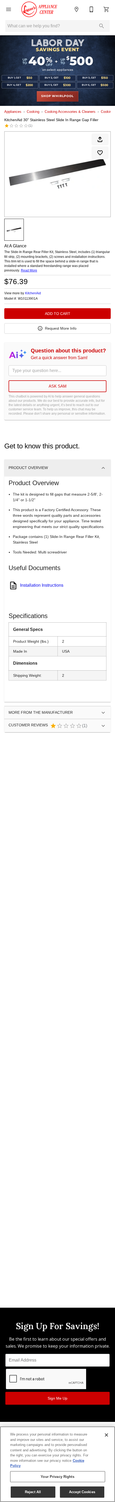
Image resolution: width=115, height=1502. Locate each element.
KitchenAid (33, 293)
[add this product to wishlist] (100, 152)
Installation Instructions (41, 585)
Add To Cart (57, 313)
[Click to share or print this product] (100, 139)
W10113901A (28, 298)
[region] (57, 1464)
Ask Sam (58, 386)
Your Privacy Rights (57, 1477)
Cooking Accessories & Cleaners (70, 112)
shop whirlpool (57, 96)
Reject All (33, 1492)
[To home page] (39, 9)
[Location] (76, 9)
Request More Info (60, 328)
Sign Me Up (57, 1398)
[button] (8, 9)
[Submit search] (102, 26)
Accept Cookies (82, 1492)
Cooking (33, 112)
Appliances (12, 112)
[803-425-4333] (91, 9)
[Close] (106, 1435)
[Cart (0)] (106, 9)
